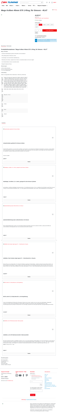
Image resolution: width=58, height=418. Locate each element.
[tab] (3, 46)
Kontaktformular (10, 380)
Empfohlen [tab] (4, 122)
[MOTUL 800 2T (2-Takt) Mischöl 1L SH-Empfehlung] (29, 287)
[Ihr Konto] (49, 2)
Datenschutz (47, 380)
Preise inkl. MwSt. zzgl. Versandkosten (42, 18)
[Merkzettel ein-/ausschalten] (53, 138)
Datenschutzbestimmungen (35, 375)
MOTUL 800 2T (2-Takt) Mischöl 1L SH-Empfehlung (15, 296)
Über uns (46, 374)
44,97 (48, 24)
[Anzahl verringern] (36, 30)
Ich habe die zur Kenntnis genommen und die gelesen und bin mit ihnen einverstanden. (36, 376)
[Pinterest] (27, 375)
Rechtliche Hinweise (48, 383)
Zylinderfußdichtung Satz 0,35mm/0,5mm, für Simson (16, 219)
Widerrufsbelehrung (48, 382)
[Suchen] (41, 2)
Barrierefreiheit (47, 388)
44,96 (44, 24)
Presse (46, 375)
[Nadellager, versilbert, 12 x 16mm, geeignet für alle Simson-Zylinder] (29, 172)
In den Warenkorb (49, 30)
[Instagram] (17, 375)
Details (29, 161)
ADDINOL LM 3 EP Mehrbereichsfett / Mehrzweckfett (15, 334)
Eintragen (33, 394)
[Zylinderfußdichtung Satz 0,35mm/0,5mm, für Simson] (29, 210)
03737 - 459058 (4, 376)
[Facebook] (23, 375)
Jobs (45, 376)
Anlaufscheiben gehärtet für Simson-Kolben (14, 143)
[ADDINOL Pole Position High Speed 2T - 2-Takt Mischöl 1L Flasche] (29, 249)
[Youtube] (20, 375)
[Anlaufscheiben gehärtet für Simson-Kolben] (29, 134)
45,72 (52, 24)
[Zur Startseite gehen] (9, 2)
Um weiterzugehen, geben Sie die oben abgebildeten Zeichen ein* (36, 388)
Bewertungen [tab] (9, 45)
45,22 (37, 24)
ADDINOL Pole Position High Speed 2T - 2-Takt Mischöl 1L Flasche (19, 258)
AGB (45, 381)
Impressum (47, 379)
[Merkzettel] (47, 2)
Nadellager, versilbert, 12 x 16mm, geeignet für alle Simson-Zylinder (19, 181)
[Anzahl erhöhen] (41, 30)
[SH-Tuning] (54, 10)
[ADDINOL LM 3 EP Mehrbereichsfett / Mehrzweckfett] (29, 325)
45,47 (40, 24)
